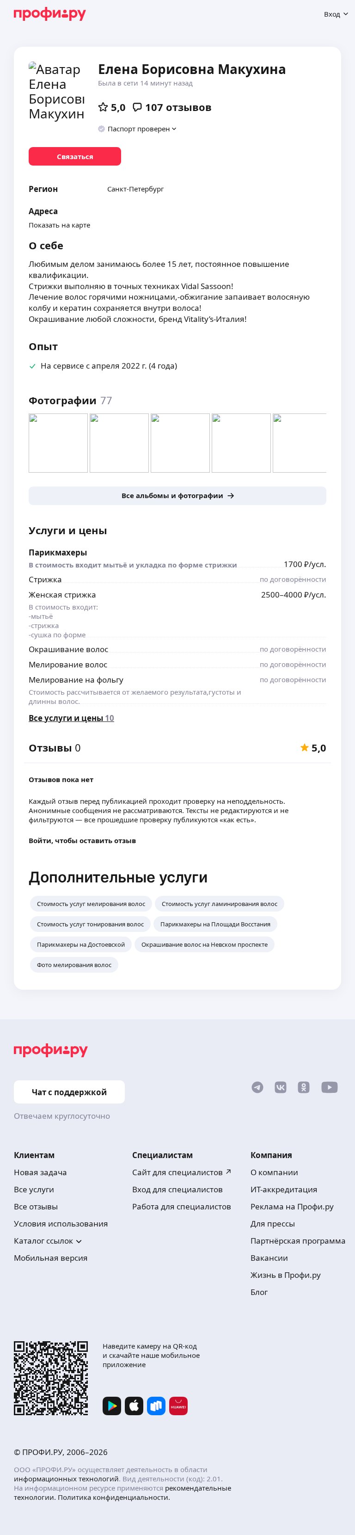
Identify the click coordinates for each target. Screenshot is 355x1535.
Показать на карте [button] (59, 224)
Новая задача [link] (40, 1172)
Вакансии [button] (269, 1257)
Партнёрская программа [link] (298, 1240)
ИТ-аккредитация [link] (284, 1189)
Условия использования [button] (61, 1223)
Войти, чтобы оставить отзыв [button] (82, 840)
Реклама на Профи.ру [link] (292, 1206)
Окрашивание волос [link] (68, 649)
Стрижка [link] (45, 579)
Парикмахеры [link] (58, 552)
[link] (75, 156)
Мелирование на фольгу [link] (76, 679)
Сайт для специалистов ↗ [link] (182, 1172)
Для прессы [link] (273, 1223)
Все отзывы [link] (36, 1206)
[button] (137, 129)
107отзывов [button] (178, 106)
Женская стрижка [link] (62, 594)
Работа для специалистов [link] (181, 1206)
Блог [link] (259, 1292)
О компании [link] (274, 1172)
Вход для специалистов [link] (177, 1189)
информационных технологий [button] (66, 1478)
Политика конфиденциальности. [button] (114, 1497)
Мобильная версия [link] (51, 1257)
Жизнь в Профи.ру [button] (286, 1275)
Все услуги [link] (34, 1189)
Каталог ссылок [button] (43, 1240)
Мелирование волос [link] (68, 664)
